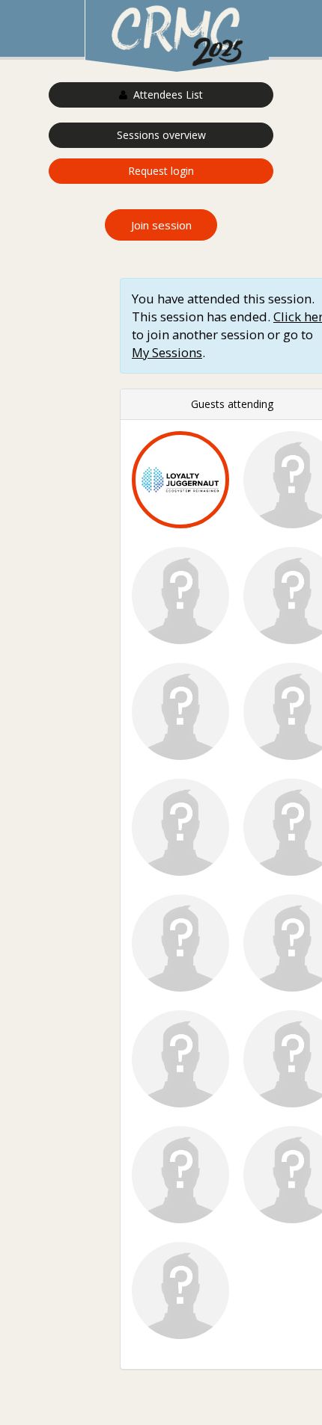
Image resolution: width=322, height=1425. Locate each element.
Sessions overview (161, 135)
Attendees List (165, 94)
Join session (161, 224)
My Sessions (167, 352)
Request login (161, 171)
